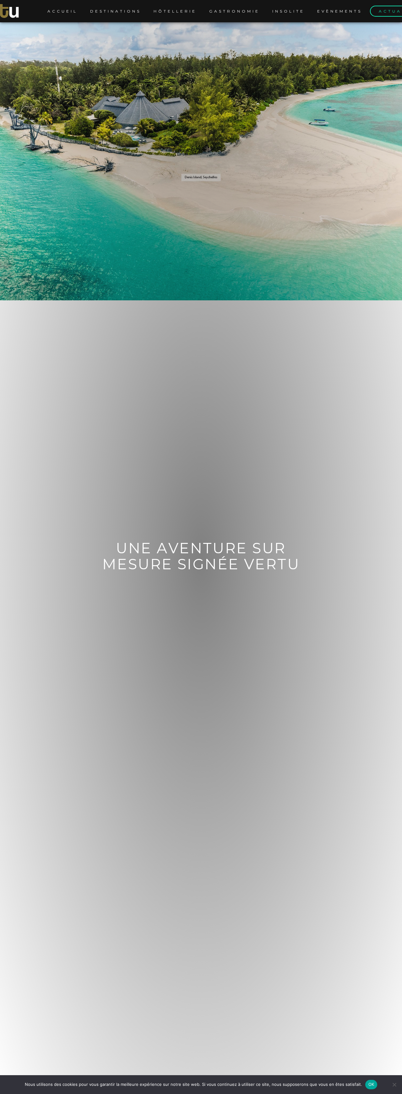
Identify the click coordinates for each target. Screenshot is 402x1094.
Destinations (115, 11)
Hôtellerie (175, 11)
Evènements (339, 11)
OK (371, 1084)
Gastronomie (234, 11)
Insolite (288, 11)
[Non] (394, 1084)
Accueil (62, 11)
